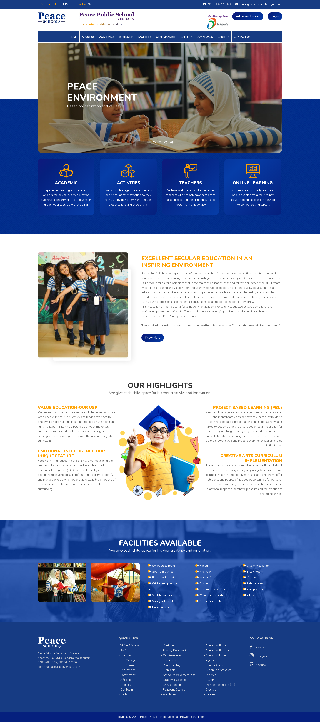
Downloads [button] (205, 37)
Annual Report (172, 685)
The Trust (126, 655)
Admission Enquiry (248, 16)
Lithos (200, 717)
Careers (223, 37)
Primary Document (174, 650)
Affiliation (126, 680)
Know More (152, 338)
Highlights (169, 670)
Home (73, 37)
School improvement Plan (179, 675)
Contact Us (242, 37)
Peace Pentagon (173, 665)
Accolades (169, 694)
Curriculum (169, 645)
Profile (124, 650)
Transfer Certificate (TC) (220, 685)
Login (275, 16)
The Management (131, 660)
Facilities (144, 37)
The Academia (172, 660)
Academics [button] (106, 37)
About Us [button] (88, 37)
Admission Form (216, 655)
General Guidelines (217, 665)
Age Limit (212, 660)
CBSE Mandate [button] (166, 37)
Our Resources (172, 655)
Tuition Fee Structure (218, 670)
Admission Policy (216, 645)
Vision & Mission (130, 645)
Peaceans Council (174, 689)
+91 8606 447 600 (219, 4)
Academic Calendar (175, 680)
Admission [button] (126, 37)
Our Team (126, 689)
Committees (128, 675)
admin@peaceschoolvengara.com (260, 4)
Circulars (211, 689)
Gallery (186, 37)
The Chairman (129, 665)
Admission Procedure (219, 650)
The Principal (128, 670)
